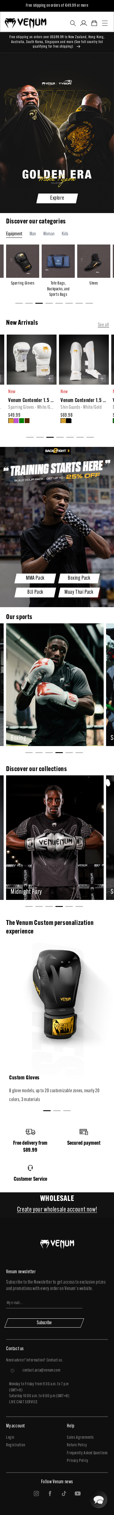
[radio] (10, 420)
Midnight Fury (26, 892)
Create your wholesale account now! (57, 1209)
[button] (72, 23)
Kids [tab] (65, 234)
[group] (31, 383)
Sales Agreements (80, 1437)
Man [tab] (32, 234)
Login (10, 1437)
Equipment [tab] (14, 234)
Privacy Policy (77, 1461)
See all (103, 325)
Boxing (18, 738)
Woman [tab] (48, 234)
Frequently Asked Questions (87, 1453)
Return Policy (77, 1445)
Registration (15, 1445)
